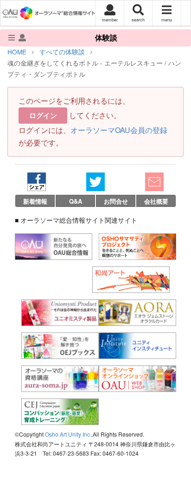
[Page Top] (177, 446)
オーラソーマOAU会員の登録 (118, 130)
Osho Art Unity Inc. (68, 434)
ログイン (43, 115)
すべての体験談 (62, 51)
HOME (16, 51)
